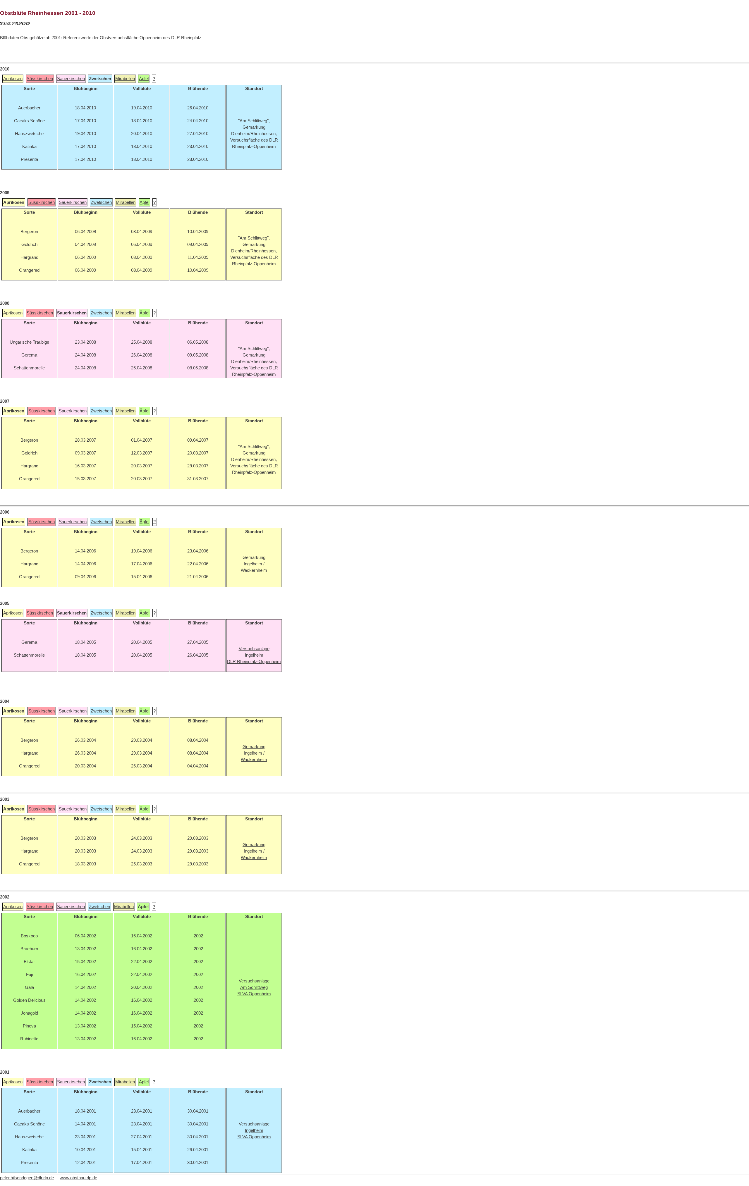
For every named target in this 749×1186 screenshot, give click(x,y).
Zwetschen (101, 202)
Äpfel (144, 78)
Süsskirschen (40, 78)
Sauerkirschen (71, 78)
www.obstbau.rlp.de (78, 1177)
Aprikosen (13, 78)
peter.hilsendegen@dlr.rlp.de (27, 1177)
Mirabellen (125, 78)
